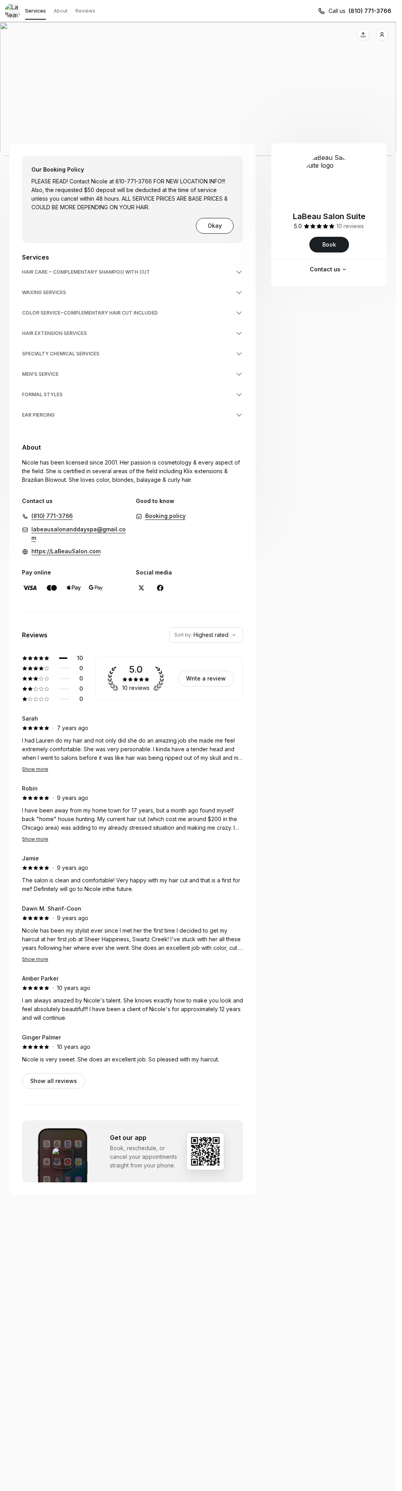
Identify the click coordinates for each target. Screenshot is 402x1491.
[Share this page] (363, 34)
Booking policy (165, 515)
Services (35, 11)
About (61, 11)
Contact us (325, 269)
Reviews (85, 11)
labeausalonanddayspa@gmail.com (78, 533)
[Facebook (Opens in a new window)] (160, 588)
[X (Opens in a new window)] (141, 588)
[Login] (382, 34)
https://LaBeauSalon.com (65, 551)
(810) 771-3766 (370, 10)
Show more (35, 769)
